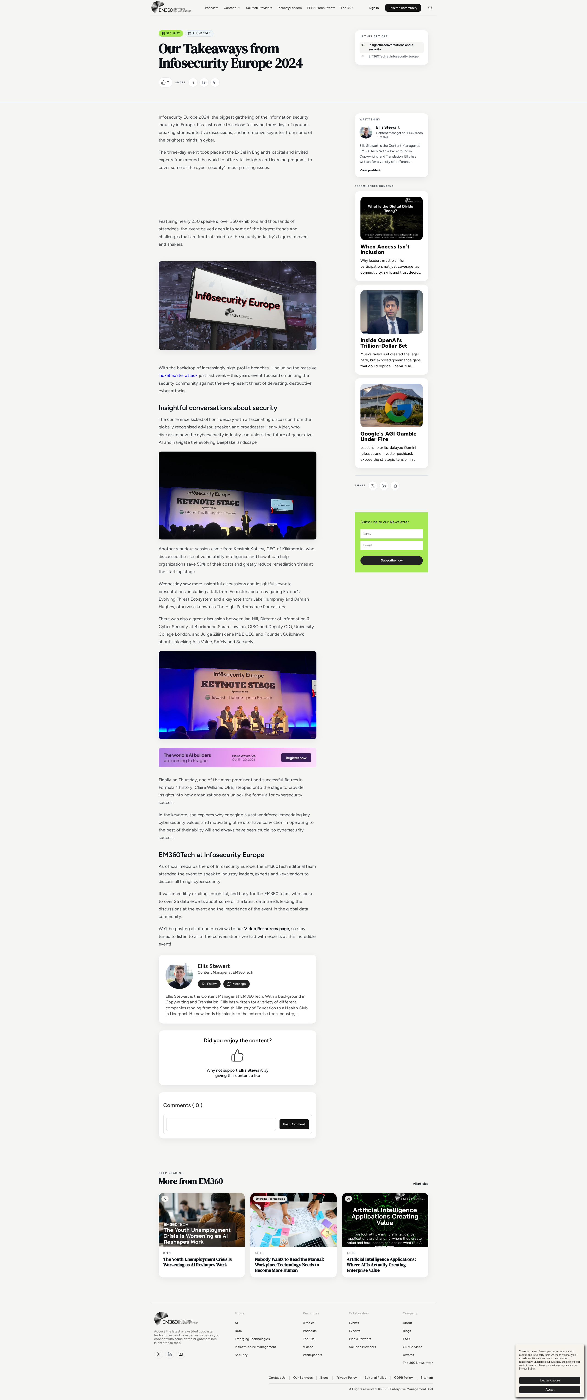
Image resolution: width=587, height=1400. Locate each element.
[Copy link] (215, 82)
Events (354, 1323)
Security (173, 33)
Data (238, 1331)
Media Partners (360, 1339)
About (407, 1323)
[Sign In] (209, 984)
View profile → (370, 170)
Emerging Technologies (252, 1339)
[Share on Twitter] (193, 82)
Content (230, 8)
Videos (308, 1347)
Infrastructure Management (255, 1347)
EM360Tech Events (321, 8)
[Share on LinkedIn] (204, 82)
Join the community (403, 8)
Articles (309, 1323)
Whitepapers (312, 1355)
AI (236, 1323)
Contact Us (277, 1378)
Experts (354, 1331)
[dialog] (549, 1370)
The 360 (347, 8)
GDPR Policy (403, 1378)
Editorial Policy (375, 1378)
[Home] (172, 13)
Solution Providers (259, 8)
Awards (408, 1355)
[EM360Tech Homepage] (177, 1327)
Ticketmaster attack (178, 375)
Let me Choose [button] (550, 1380)
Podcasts (211, 8)
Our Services (412, 1347)
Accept (549, 1389)
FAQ (406, 1339)
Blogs (407, 1331)
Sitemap (427, 1378)
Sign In (374, 8)
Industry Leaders (290, 8)
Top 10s (308, 1339)
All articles (420, 1184)
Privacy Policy (346, 1378)
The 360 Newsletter (418, 1363)
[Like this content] (163, 82)
